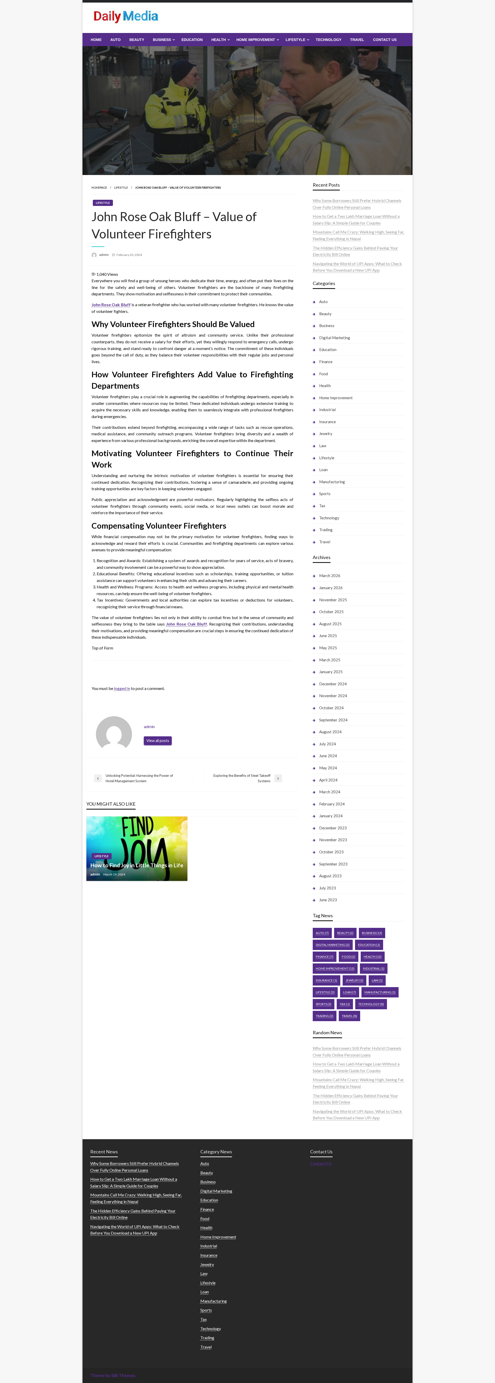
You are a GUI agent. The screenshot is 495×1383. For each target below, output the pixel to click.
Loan (323, 469)
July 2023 (327, 888)
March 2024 (329, 791)
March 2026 (329, 575)
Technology (328, 40)
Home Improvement (255, 40)
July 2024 (327, 744)
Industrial (327, 409)
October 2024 (331, 707)
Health (218, 40)
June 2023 (328, 899)
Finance (326, 361)
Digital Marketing (334, 337)
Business (162, 40)
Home (96, 40)
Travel (357, 40)
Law (322, 445)
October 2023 (331, 851)
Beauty (136, 40)
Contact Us (385, 40)
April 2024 (328, 780)
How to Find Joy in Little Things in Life (136, 865)
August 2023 (330, 875)
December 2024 (333, 683)
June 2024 (328, 755)
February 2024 (332, 804)
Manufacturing (332, 481)
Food (323, 373)
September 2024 (333, 720)
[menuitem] (96, 39)
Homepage (99, 187)
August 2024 (330, 731)
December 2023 (333, 828)
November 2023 (333, 839)
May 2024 (328, 767)
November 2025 (333, 599)
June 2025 (328, 635)
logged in (122, 688)
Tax (322, 505)
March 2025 (329, 659)
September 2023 (333, 864)
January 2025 (331, 671)
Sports (325, 493)
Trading (326, 529)
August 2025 (330, 623)
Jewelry (325, 433)
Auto (115, 40)
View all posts (157, 740)
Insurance (327, 421)
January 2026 (331, 587)
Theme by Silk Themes (112, 1375)
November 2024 (333, 695)
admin (104, 255)
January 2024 (331, 815)
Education (192, 40)
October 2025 (331, 611)
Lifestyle (295, 40)
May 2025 (328, 647)
